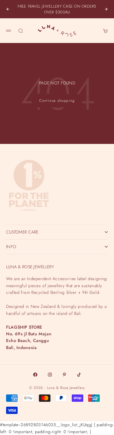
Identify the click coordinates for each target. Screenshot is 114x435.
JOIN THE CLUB (57, 411)
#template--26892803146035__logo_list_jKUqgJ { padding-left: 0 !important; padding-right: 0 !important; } (57, 217)
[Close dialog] (109, 304)
